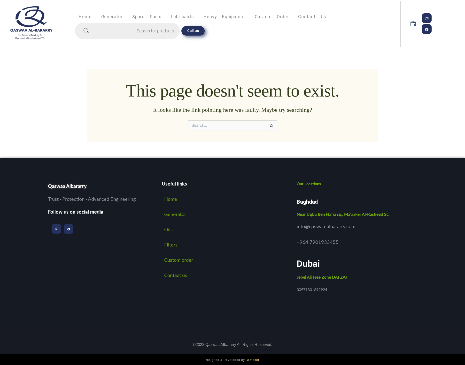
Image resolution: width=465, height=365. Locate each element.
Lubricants (182, 16)
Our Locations (309, 184)
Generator (112, 16)
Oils (168, 229)
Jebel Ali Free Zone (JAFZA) (322, 277)
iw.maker (252, 360)
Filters (171, 245)
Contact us (312, 16)
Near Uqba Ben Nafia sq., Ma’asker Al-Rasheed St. (343, 214)
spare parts (147, 16)
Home (85, 16)
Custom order (272, 16)
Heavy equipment (224, 16)
